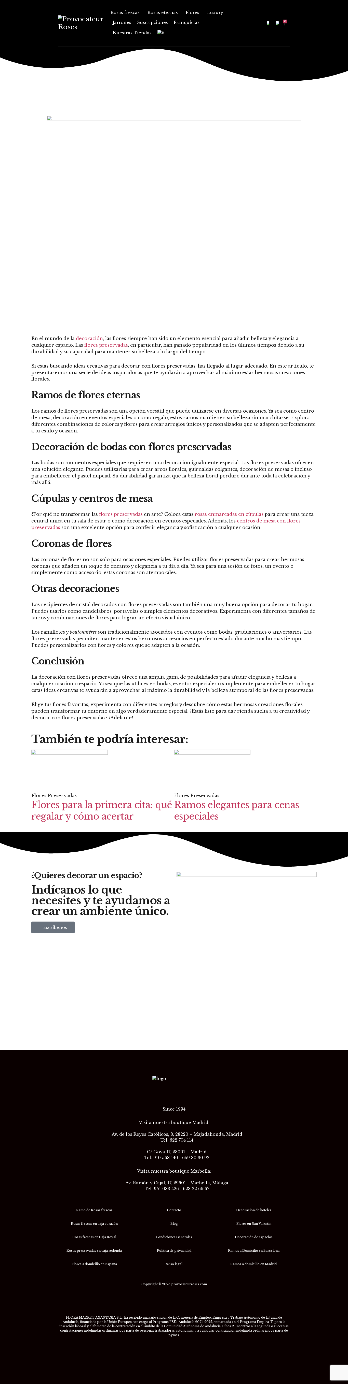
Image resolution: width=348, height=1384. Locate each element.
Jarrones (122, 22)
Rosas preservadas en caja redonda (94, 1250)
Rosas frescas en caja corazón (94, 1224)
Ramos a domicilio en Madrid (253, 1264)
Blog (174, 1224)
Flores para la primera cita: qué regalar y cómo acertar (101, 810)
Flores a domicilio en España (94, 1264)
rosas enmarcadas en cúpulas (229, 514)
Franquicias (186, 22)
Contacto (174, 1210)
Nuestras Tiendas (132, 32)
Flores (192, 12)
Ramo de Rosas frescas (94, 1210)
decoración (89, 338)
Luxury (215, 12)
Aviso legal (174, 1264)
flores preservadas (106, 345)
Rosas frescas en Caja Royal (94, 1237)
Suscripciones (152, 22)
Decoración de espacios (254, 1237)
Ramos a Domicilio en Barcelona (253, 1250)
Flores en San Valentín (253, 1224)
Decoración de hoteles (253, 1210)
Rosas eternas (163, 12)
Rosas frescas (125, 12)
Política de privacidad (174, 1250)
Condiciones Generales (174, 1237)
